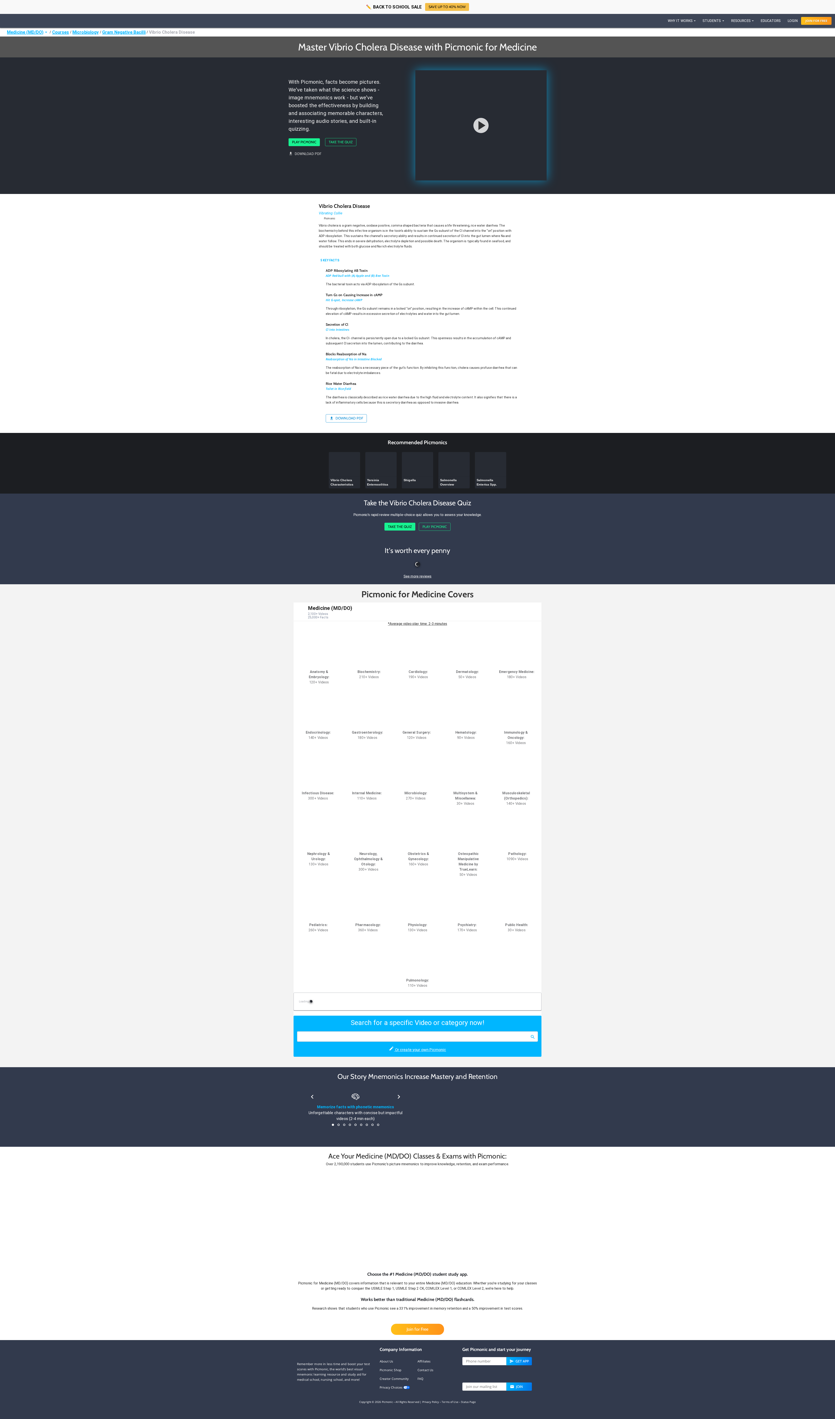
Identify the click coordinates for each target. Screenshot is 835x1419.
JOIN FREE (816, 21)
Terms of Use (450, 1402)
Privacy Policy (430, 1402)
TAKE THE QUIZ (341, 142)
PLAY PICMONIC (304, 142)
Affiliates (424, 1361)
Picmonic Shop (390, 1370)
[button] (417, 1219)
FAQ (420, 1379)
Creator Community (394, 1379)
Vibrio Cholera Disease (172, 32)
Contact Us (426, 1370)
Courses (60, 32)
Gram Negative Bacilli (124, 32)
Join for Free (417, 1329)
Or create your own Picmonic (420, 1049)
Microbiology (85, 32)
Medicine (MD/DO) (25, 32)
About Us (386, 1361)
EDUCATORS (771, 21)
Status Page (468, 1402)
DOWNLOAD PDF (308, 154)
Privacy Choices (391, 1387)
